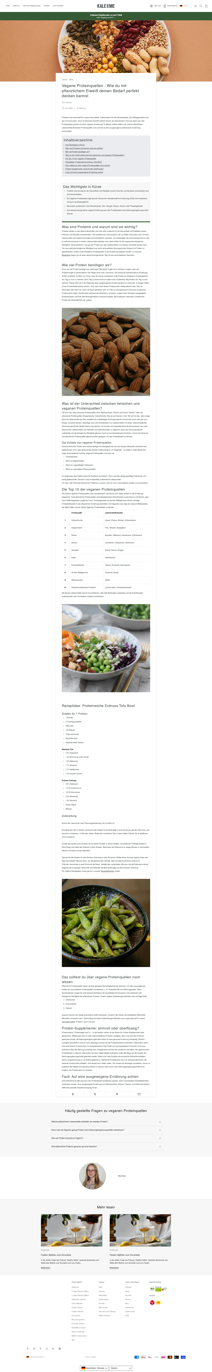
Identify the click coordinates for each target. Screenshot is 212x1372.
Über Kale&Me (58, 6)
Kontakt (102, 1303)
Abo (73, 1340)
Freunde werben (78, 1324)
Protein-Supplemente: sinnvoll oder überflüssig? (84, 169)
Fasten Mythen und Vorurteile (56, 1255)
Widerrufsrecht (104, 1316)
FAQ (100, 1287)
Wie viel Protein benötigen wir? (77, 152)
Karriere (128, 1295)
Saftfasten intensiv (79, 1299)
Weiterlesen (45, 1268)
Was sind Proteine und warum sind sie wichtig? (84, 148)
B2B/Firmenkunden (79, 1336)
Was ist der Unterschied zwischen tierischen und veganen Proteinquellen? (94, 155)
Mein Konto (103, 1307)
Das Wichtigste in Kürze (75, 145)
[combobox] (94, 1368)
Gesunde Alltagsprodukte (32, 6)
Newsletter (103, 1295)
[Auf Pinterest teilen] (117, 1094)
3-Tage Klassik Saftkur (80, 1291)
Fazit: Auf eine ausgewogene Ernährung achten (84, 172)
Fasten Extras (77, 1307)
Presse (128, 1299)
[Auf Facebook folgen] (27, 1348)
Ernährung (81, 108)
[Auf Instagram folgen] (34, 1348)
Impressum (129, 1307)
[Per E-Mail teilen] (139, 1094)
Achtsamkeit (45, 1250)
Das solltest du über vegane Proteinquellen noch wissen (87, 165)
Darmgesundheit (68, 1022)
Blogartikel (66, 255)
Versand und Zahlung (107, 1312)
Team (127, 1291)
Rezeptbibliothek (107, 871)
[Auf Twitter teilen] (95, 1094)
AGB (127, 1316)
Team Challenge (78, 1332)
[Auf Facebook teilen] (73, 1094)
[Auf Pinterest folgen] (40, 1348)
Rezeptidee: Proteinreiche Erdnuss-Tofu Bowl (83, 162)
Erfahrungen (103, 1299)
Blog (71, 79)
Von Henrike (67, 103)
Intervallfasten (77, 1303)
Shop (8, 6)
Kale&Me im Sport (79, 1328)
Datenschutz (130, 1312)
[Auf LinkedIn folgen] (53, 1348)
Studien (102, 1291)
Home (64, 79)
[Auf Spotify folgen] (59, 1348)
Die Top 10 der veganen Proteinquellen (80, 159)
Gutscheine (76, 1316)
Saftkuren (16, 6)
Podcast (128, 1287)
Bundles (47, 6)
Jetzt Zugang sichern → (106, 17)
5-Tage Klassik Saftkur (80, 1295)
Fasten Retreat (77, 1312)
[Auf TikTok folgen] (47, 1348)
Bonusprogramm (78, 1320)
